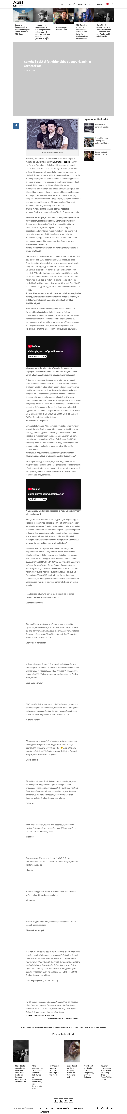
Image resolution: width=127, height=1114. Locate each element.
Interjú (71, 4)
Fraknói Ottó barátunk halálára (102, 125)
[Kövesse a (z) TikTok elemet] (66, 1100)
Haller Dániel (54, 1028)
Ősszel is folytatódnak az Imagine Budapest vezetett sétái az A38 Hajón (22, 29)
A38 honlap (79, 1108)
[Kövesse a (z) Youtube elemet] (71, 1100)
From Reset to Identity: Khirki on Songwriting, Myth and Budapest (89, 1071)
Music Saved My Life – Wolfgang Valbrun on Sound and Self (72, 1071)
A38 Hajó (25, 1028)
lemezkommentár (86, 1028)
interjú (64, 1028)
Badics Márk (34, 1028)
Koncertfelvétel (86, 4)
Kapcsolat (44, 1112)
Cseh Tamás (44, 1028)
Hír (63, 4)
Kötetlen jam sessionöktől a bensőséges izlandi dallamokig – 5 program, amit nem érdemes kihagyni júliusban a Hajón (42, 32)
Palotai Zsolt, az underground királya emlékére (102, 140)
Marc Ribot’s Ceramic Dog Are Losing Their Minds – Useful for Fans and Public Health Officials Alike (103, 30)
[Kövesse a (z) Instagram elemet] (61, 1100)
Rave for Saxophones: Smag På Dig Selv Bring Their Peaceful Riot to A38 (106, 1072)
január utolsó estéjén (61, 162)
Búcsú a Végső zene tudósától (62, 29)
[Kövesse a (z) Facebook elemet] (56, 1100)
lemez (76, 1028)
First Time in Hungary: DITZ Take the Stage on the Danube (54, 1070)
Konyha (70, 1028)
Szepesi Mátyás (100, 1028)
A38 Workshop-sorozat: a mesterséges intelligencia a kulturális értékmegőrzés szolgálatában (82, 32)
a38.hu (100, 4)
